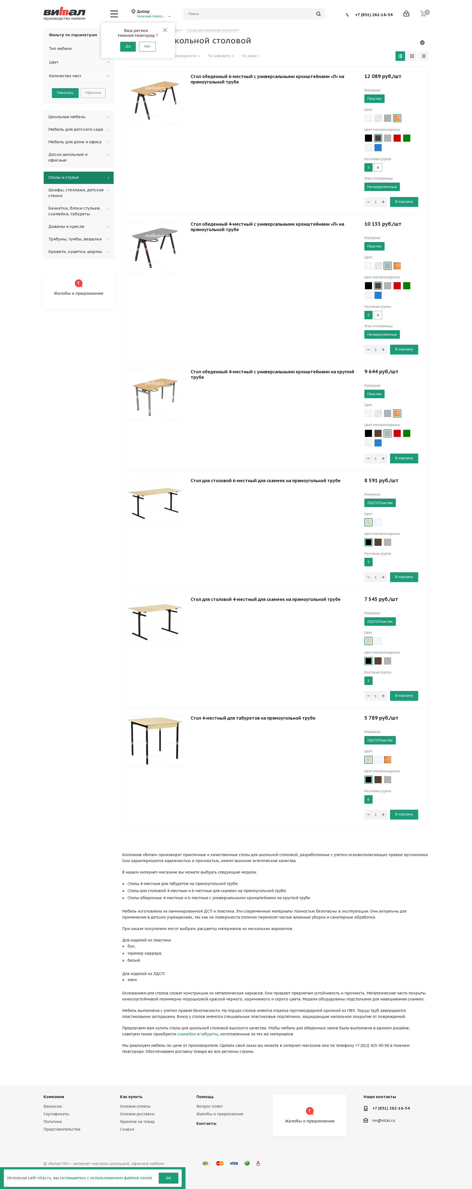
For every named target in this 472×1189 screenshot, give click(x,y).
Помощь (205, 1096)
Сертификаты (56, 1113)
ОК (168, 1178)
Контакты (206, 1123)
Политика (52, 1121)
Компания (53, 1096)
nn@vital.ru (383, 1120)
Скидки (127, 1129)
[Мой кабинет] (406, 14)
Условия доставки (137, 1113)
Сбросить (93, 92)
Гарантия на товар (137, 1121)
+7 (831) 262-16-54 (374, 14)
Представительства (61, 1129)
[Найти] (318, 13)
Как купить (131, 1096)
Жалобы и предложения (219, 1113)
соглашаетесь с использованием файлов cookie (106, 1177)
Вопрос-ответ (209, 1106)
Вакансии (52, 1106)
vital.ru (44, 1177)
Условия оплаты (135, 1106)
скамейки (186, 1034)
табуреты (209, 1034)
